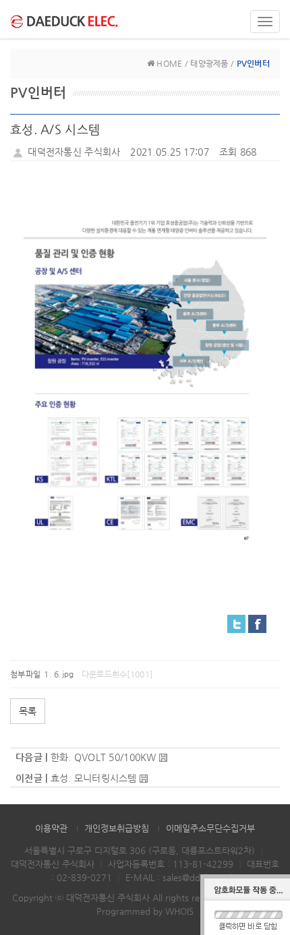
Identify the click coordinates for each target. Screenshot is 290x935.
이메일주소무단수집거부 (210, 828)
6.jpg (64, 674)
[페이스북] (257, 622)
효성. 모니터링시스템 (94, 778)
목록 (27, 711)
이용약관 (51, 828)
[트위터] (236, 622)
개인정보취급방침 (116, 828)
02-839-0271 (84, 877)
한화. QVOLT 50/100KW (103, 757)
